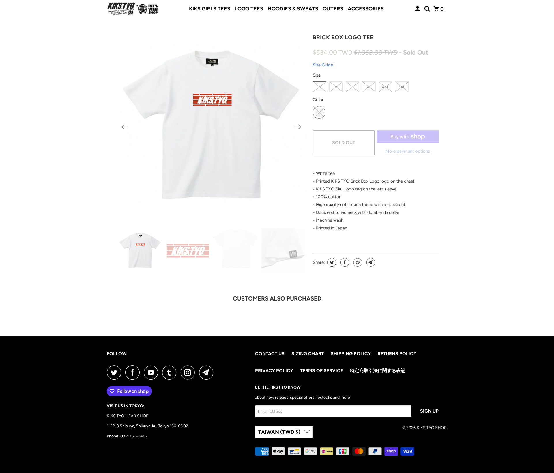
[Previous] (124, 126)
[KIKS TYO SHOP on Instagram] (189, 372)
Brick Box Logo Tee (343, 37)
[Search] (427, 9)
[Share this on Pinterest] (357, 262)
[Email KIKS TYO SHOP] (207, 372)
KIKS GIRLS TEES (209, 8)
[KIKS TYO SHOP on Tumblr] (170, 372)
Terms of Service (321, 370)
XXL (385, 87)
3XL (401, 87)
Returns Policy (397, 353)
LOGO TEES (249, 8)
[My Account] (418, 9)
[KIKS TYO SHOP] (133, 9)
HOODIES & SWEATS (292, 8)
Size (317, 75)
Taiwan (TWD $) (280, 432)
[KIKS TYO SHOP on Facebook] (134, 372)
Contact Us (270, 353)
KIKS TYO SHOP (431, 427)
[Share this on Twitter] (331, 262)
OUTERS (333, 8)
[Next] (297, 126)
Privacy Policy (274, 370)
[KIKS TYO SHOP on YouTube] (152, 372)
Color (318, 99)
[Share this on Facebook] (344, 262)
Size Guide (323, 65)
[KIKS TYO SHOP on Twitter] (115, 372)
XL (369, 87)
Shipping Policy (351, 353)
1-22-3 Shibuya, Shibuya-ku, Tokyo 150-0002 (147, 426)
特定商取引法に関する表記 (377, 370)
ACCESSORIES (366, 8)
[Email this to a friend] (370, 262)
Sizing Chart (307, 353)
